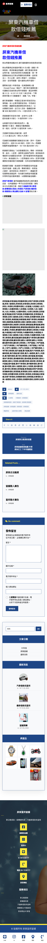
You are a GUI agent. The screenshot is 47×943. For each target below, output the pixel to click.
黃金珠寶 (27, 411)
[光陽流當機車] (35, 774)
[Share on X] (8, 425)
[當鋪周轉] (23, 717)
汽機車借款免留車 (24, 905)
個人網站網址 (11, 587)
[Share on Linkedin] (23, 425)
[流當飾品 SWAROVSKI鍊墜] (23, 751)
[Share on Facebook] (4, 425)
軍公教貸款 (24, 898)
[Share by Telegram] (30, 425)
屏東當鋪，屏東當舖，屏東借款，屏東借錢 (16, 406)
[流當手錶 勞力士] (11, 751)
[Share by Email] (34, 425)
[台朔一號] (35, 763)
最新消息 (19, 393)
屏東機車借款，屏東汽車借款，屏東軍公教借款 (17, 402)
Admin (10, 389)
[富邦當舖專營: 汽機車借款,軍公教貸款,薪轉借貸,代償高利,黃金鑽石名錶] (7, 3)
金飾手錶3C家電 (17, 411)
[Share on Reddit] (15, 425)
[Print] (38, 425)
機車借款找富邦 (23, 705)
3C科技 (24, 648)
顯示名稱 (10, 566)
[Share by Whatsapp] (26, 425)
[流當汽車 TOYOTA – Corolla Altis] (11, 763)
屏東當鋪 (11, 393)
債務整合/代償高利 (24, 908)
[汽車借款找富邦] (23, 677)
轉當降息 (6, 411)
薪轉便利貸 (24, 901)
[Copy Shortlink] (41, 425)
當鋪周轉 (23, 725)
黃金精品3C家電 (24, 911)
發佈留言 (12, 609)
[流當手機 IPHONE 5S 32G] (23, 763)
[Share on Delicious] (19, 425)
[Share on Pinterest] (11, 425)
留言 (8, 543)
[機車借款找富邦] (23, 697)
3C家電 (10, 398)
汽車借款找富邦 (23, 686)
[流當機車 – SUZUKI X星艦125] (35, 751)
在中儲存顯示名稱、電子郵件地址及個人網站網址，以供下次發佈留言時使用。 (20, 600)
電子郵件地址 (11, 576)
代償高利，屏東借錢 (22, 398)
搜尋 (38, 629)
